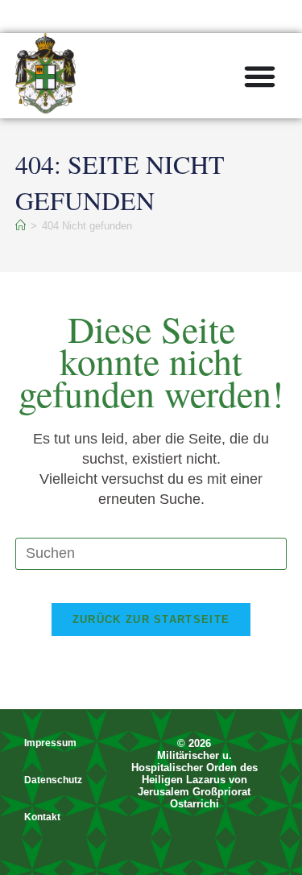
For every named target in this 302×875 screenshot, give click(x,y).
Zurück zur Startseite (151, 619)
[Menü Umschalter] (259, 76)
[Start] (20, 226)
